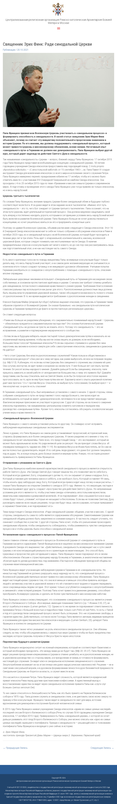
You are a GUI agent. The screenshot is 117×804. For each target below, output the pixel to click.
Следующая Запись (102, 748)
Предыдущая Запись (15, 748)
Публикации (9, 49)
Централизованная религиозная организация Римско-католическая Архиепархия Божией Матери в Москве (58, 21)
